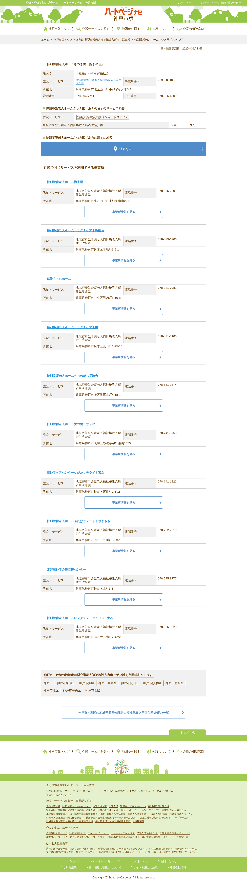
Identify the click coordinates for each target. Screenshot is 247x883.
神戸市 (48, 683)
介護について (161, 28)
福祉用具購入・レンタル (59, 794)
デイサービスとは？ (98, 833)
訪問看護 (120, 790)
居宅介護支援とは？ (147, 833)
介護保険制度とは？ (56, 833)
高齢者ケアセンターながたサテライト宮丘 (75, 472)
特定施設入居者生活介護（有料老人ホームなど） (112, 817)
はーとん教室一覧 (179, 837)
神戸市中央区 (72, 690)
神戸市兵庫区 (107, 683)
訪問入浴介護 (100, 806)
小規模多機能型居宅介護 (59, 814)
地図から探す (131, 28)
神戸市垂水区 (175, 683)
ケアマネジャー (73, 790)
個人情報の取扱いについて (105, 867)
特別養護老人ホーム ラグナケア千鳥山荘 (75, 230)
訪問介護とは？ (77, 833)
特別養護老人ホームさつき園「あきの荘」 (160, 39)
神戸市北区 (51, 690)
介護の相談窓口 (193, 28)
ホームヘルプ (90, 790)
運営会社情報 (178, 867)
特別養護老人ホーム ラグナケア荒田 (72, 327)
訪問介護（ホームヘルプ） (76, 806)
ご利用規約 (70, 867)
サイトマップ (140, 861)
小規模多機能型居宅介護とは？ (123, 837)
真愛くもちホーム (59, 278)
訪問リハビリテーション (133, 806)
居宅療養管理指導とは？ (155, 837)
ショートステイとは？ (123, 833)
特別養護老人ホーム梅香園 (65, 182)
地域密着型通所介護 (107, 810)
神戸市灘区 (86, 683)
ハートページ (186, 2)
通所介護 (90, 810)
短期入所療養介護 (137, 814)
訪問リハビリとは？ (56, 837)
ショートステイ (146, 790)
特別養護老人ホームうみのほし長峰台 (72, 375)
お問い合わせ (168, 861)
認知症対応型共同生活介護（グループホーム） (164, 817)
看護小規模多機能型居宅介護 (89, 814)
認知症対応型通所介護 (174, 810)
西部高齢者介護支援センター (66, 569)
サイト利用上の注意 (145, 867)
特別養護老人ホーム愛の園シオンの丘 (72, 424)
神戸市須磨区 (152, 683)
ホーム (45, 39)
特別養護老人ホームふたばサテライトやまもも (78, 521)
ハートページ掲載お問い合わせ (222, 2)
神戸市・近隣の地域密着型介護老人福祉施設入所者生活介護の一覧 (123, 712)
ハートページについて (106, 861)
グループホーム (165, 790)
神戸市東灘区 (66, 683)
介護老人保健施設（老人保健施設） (65, 817)
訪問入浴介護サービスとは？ (175, 833)
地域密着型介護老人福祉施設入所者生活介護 (103, 39)
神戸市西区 (92, 690)
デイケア (131, 790)
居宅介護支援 (53, 806)
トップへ (185, 732)
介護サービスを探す (95, 28)
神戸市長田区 (130, 683)
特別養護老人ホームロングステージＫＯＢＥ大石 (80, 618)
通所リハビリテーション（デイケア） (140, 810)
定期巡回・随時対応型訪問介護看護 (65, 810)
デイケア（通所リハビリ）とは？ (87, 837)
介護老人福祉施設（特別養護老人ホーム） (170, 814)
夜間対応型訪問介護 (158, 806)
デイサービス (106, 790)
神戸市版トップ (59, 28)
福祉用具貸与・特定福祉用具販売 (113, 821)
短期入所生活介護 (116, 814)
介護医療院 (138, 821)
